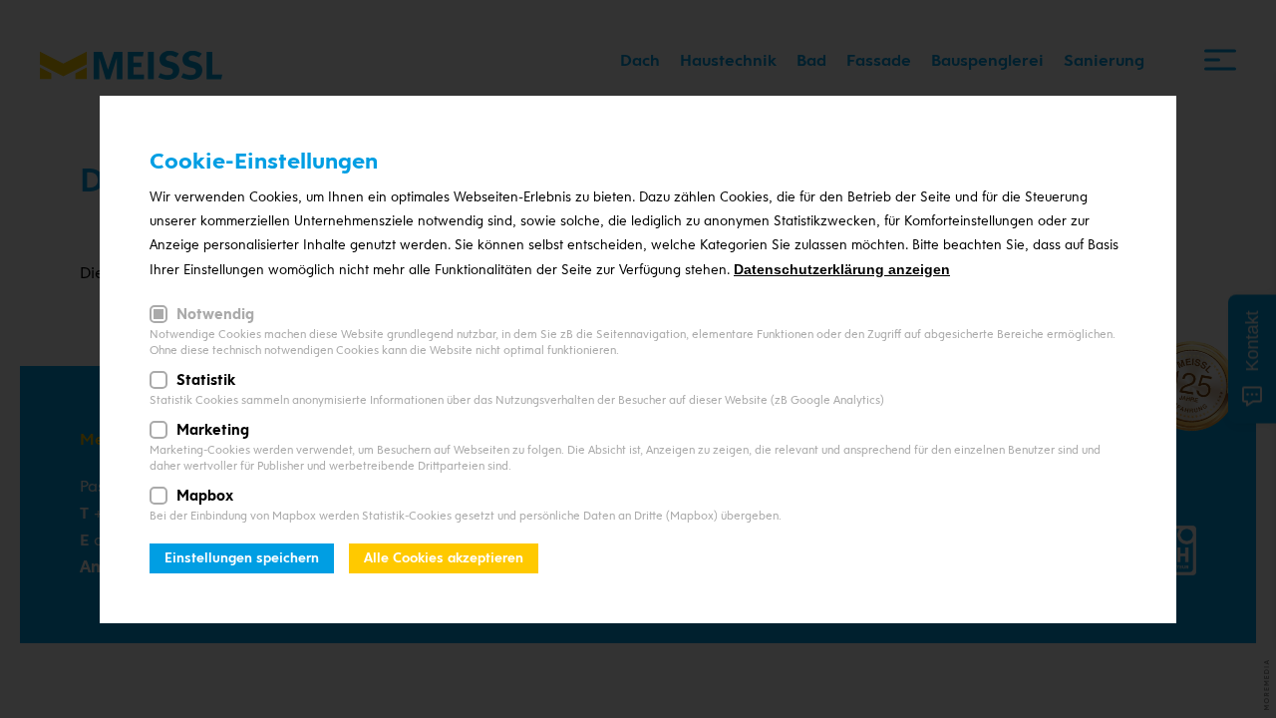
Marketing (212, 430)
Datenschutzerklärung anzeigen (842, 269)
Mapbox (204, 496)
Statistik (205, 380)
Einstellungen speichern (241, 557)
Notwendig (215, 314)
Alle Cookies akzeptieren (443, 557)
